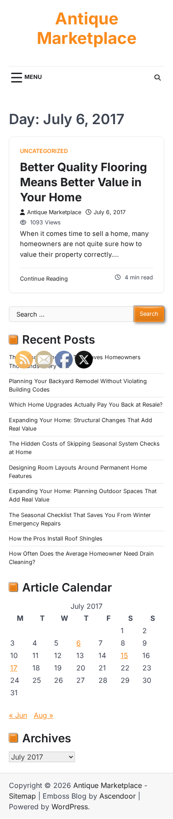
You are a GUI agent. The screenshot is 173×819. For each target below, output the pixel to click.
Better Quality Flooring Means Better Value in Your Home (83, 182)
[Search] (157, 77)
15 (124, 655)
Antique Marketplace (87, 28)
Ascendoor (117, 796)
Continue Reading (44, 278)
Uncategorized (44, 151)
